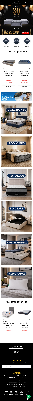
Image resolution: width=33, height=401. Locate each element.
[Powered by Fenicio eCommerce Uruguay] (29, 399)
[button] (26, 2)
